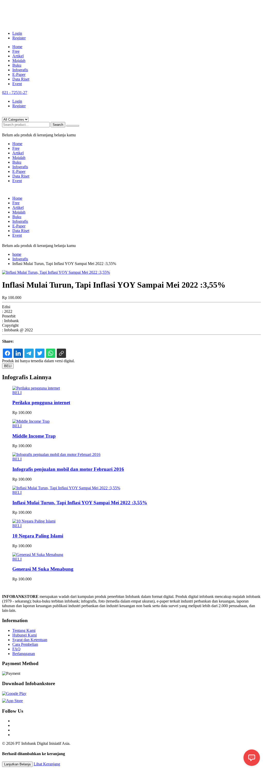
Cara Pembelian (25, 644)
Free (16, 51)
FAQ (16, 649)
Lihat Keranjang (47, 764)
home (16, 254)
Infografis (20, 70)
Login (17, 33)
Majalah (18, 60)
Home (17, 47)
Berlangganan (23, 653)
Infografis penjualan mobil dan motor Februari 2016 (68, 469)
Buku (16, 65)
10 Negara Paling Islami (37, 535)
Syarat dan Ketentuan (29, 640)
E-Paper (18, 74)
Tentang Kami (23, 630)
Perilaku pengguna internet (41, 402)
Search (58, 125)
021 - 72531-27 (14, 92)
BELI (8, 366)
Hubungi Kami (24, 635)
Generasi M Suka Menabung (42, 569)
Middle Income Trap (34, 436)
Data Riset (20, 79)
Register (19, 38)
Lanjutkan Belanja (17, 764)
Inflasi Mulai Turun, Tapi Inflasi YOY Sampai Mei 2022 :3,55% (79, 502)
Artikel (18, 56)
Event (17, 84)
